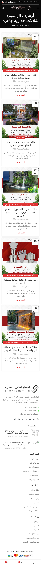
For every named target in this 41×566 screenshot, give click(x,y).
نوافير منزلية (20, 137)
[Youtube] (30, 419)
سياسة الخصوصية (32, 538)
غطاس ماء (35, 503)
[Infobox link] (9, 2)
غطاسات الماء (34, 463)
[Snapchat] (18, 419)
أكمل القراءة (21, 95)
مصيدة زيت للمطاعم (31, 507)
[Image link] (22, 389)
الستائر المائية (34, 494)
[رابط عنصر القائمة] (20, 407)
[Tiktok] (15, 419)
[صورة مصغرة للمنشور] (35, 433)
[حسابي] (3, 8)
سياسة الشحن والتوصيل (30, 542)
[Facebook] (37, 419)
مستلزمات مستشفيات (31, 471)
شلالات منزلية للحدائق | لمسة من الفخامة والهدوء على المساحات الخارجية (20, 212)
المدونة (36, 530)
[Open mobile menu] (38, 8)
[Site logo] (20, 8)
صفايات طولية (34, 511)
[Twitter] (34, 419)
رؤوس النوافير (34, 459)
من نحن (36, 521)
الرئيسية (27, 25)
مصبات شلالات (34, 475)
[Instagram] (26, 419)
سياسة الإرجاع (34, 534)
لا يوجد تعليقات (13, 436)
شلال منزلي (35, 490)
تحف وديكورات (34, 479)
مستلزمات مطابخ (33, 467)
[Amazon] (22, 419)
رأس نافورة (35, 498)
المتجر (37, 526)
